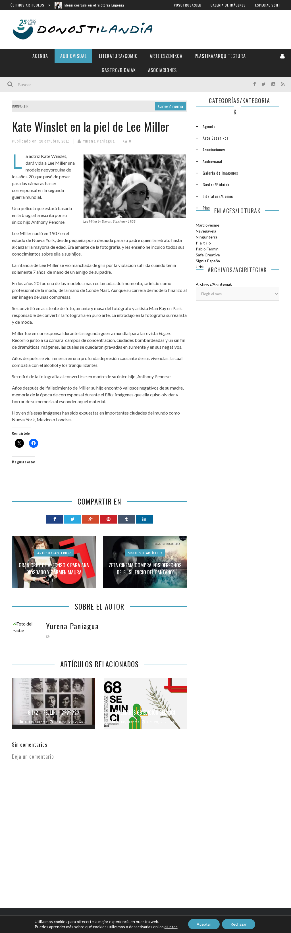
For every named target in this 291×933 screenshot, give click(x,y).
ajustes (171, 926)
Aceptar (204, 924)
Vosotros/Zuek (187, 5)
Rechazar (238, 924)
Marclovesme (207, 225)
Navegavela (206, 231)
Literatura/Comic (118, 56)
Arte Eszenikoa (166, 56)
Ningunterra (206, 237)
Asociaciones (162, 70)
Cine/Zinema (170, 106)
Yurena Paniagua (99, 141)
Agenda (40, 56)
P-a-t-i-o (203, 242)
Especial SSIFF (267, 5)
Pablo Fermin (207, 248)
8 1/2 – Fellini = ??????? (53, 712)
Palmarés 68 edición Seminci (145, 712)
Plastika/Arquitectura (220, 56)
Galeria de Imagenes (220, 173)
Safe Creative (208, 254)
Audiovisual (73, 56)
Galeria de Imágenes (228, 5)
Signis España (208, 260)
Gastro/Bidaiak (119, 70)
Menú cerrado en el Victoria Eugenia (94, 5)
